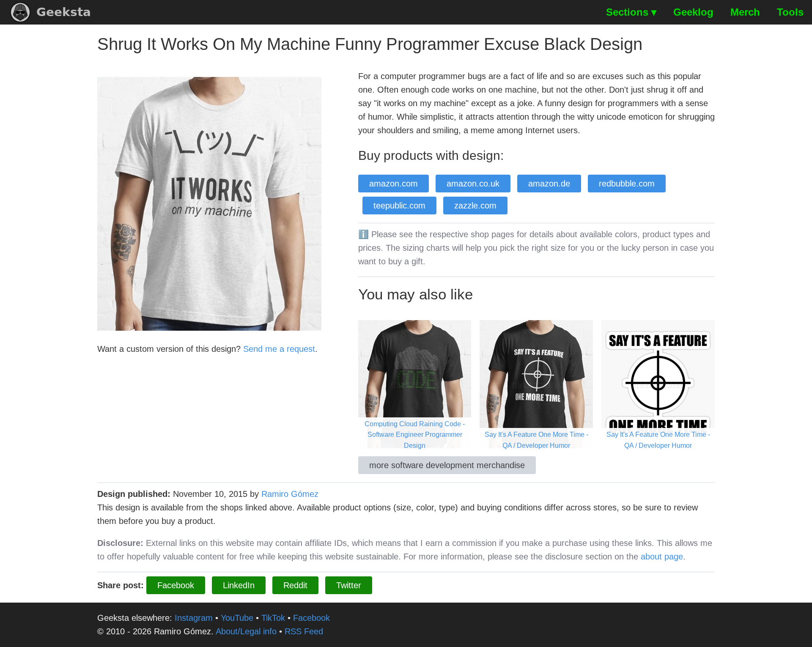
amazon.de (549, 183)
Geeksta (63, 12)
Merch (745, 12)
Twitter (348, 585)
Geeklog (693, 12)
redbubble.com (627, 183)
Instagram (194, 617)
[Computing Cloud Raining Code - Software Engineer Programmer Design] (415, 383)
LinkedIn (239, 585)
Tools (790, 12)
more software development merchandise (447, 465)
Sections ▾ (631, 12)
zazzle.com (475, 205)
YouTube (237, 617)
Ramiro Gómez (289, 494)
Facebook (175, 585)
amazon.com (393, 183)
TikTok (273, 617)
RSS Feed (304, 631)
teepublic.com (399, 205)
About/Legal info (246, 631)
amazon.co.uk (473, 183)
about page (662, 556)
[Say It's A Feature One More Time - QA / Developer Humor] (536, 383)
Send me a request (279, 349)
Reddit (295, 585)
